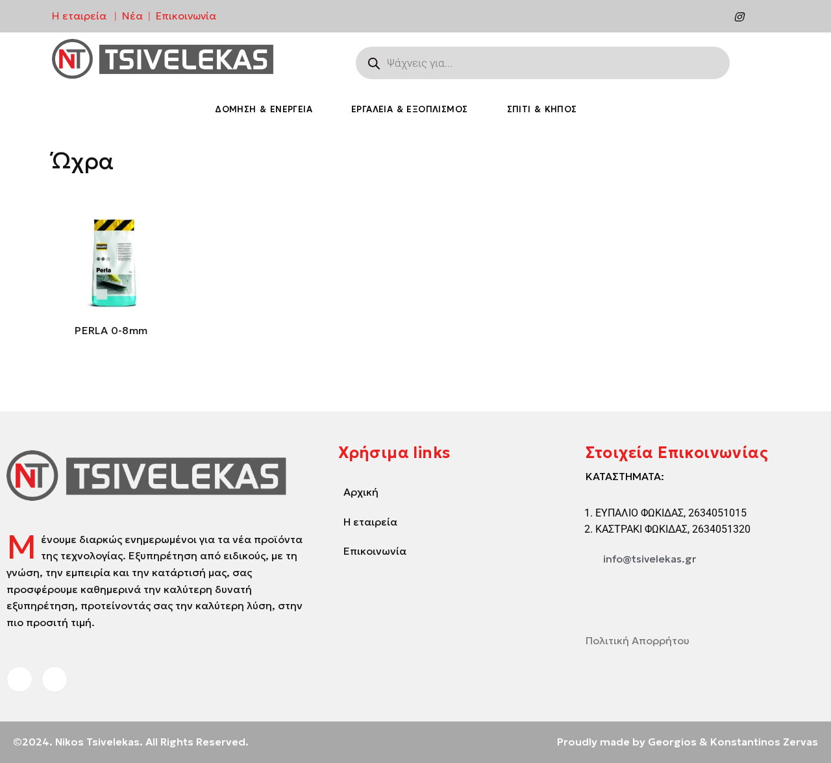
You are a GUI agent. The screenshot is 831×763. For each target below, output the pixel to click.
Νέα (132, 15)
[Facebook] (712, 16)
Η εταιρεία (79, 15)
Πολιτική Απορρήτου (637, 640)
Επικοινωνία (186, 15)
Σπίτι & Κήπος (542, 109)
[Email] (765, 16)
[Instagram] (739, 16)
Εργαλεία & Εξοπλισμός (409, 109)
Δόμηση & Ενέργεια (263, 109)
